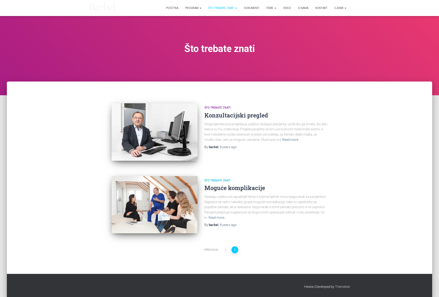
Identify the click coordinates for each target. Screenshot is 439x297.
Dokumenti (251, 8)
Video (287, 8)
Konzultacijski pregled (236, 115)
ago (228, 147)
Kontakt (321, 8)
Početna (172, 8)
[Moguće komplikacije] (155, 205)
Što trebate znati (221, 8)
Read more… (291, 140)
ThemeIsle (342, 287)
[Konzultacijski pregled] (155, 132)
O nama (303, 8)
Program (192, 8)
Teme (270, 8)
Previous (211, 249)
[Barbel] (102, 8)
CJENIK (339, 8)
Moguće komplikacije (234, 188)
